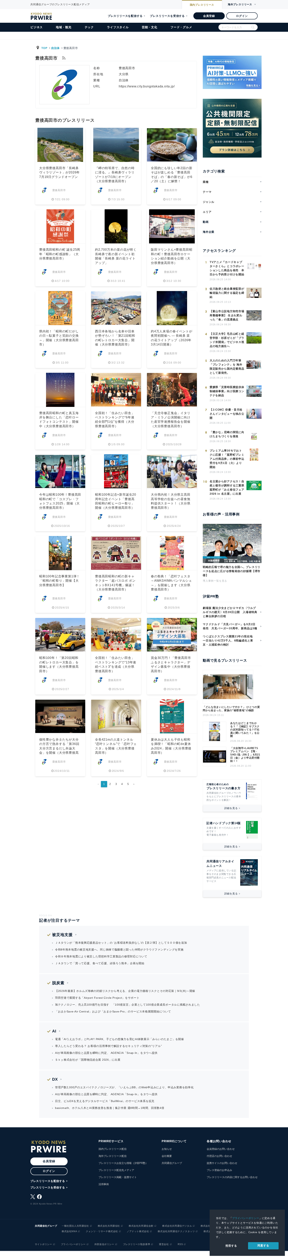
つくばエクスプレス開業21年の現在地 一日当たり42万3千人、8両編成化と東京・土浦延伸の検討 (229, 640)
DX (55, 1079)
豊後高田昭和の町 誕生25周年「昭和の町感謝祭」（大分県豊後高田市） (59, 254)
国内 (202, 4)
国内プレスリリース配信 (113, 1148)
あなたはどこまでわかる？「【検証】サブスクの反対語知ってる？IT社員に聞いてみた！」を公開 (245, 729)
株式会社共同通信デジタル (177, 1226)
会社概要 (167, 1156)
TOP (44, 48)
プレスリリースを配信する (125, 15)
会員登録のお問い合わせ (221, 1148)
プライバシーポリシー (245, 1218)
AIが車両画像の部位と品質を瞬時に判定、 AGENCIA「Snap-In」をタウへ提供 (106, 1052)
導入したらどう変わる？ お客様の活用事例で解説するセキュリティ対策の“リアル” (108, 1046)
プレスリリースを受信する (167, 15)
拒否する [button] (231, 1245)
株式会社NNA (69, 1231)
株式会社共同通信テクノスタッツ (176, 1231)
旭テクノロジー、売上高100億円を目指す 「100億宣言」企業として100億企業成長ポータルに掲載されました (127, 1004)
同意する (263, 1245)
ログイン (242, 15)
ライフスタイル (118, 27)
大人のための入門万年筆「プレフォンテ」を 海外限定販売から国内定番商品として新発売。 (227, 366)
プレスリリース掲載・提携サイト (118, 1177)
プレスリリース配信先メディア (116, 1170)
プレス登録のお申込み (219, 1170)
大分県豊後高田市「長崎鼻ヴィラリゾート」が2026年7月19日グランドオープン (59, 172)
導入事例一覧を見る (215, 580)
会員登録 (209, 15)
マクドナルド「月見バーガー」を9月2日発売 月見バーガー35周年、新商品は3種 (230, 626)
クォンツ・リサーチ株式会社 (102, 1231)
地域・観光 (63, 27)
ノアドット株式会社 (138, 1231)
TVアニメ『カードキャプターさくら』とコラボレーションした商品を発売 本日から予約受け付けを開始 (227, 268)
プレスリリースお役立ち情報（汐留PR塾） (123, 1163)
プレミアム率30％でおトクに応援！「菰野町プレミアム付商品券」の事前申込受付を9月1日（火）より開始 (227, 459)
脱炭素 (58, 983)
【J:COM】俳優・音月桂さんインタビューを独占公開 (227, 413)
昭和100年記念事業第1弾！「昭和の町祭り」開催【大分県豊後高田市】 (59, 581)
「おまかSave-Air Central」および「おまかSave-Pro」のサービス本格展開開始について (113, 1011)
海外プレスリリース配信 (113, 1156)
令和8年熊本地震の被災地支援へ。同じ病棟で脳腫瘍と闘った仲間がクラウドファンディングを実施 (119, 949)
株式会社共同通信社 (109, 1226)
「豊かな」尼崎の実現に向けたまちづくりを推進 (227, 434)
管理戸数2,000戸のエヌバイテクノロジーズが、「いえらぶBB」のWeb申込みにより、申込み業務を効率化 (124, 1087)
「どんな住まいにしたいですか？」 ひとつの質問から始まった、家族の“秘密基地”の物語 (231, 709)
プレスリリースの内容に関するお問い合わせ (232, 1177)
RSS (180, 1244)
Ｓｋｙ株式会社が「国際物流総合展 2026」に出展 (87, 1059)
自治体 (55, 48)
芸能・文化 (149, 27)
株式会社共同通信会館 (141, 1226)
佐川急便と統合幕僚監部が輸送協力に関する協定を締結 (227, 292)
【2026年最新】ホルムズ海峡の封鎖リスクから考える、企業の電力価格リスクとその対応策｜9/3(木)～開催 (125, 990)
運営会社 (164, 1244)
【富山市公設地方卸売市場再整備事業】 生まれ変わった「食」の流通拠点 (227, 315)
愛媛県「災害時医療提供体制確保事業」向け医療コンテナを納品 (227, 391)
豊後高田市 (59, 190)
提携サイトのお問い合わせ (222, 1163)
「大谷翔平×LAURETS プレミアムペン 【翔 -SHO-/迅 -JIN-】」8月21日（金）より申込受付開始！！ (245, 755)
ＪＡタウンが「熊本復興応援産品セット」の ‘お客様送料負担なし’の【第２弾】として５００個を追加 (121, 942)
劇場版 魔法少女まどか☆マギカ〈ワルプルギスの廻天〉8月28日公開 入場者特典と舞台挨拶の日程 (230, 612)
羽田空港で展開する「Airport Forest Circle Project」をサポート (97, 997)
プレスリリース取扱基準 (136, 1244)
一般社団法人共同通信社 (75, 1226)
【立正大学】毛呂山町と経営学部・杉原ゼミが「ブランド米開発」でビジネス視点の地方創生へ (227, 340)
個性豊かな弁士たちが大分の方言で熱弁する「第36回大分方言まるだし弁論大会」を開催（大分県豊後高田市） (59, 748)
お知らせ (167, 1148)
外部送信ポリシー (104, 1244)
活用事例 (104, 1184)
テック (89, 27)
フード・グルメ (181, 27)
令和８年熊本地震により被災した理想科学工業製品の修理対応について (101, 956)
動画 (206, 221)
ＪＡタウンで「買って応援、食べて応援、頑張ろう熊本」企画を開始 (99, 963)
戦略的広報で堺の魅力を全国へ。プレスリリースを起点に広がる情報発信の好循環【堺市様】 (231, 571)
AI (54, 1031)
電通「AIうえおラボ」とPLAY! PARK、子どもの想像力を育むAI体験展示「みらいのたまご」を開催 (119, 1039)
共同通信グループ (172, 1163)
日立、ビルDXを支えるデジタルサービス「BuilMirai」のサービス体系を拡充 (104, 1101)
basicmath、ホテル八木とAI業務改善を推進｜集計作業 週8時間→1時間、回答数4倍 (109, 1107)
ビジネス (36, 27)
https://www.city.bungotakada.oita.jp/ (147, 86)
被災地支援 (62, 934)
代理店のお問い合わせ (219, 1156)
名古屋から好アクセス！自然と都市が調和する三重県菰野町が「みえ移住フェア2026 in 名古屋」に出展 (227, 487)
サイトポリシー (43, 1244)
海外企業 (208, 231)
